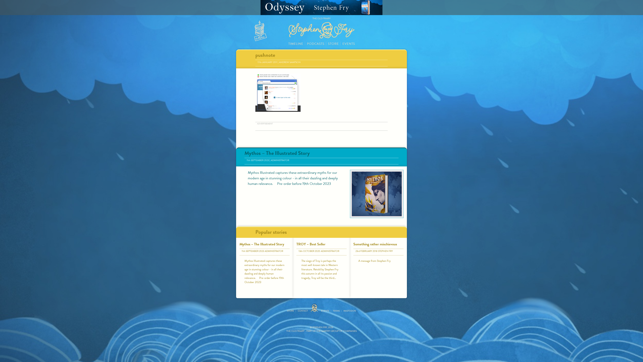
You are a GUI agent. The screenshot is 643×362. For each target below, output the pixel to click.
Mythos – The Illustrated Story (277, 153)
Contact (303, 311)
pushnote (265, 55)
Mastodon (349, 311)
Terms (336, 311)
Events (348, 43)
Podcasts (315, 43)
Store (333, 43)
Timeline (295, 43)
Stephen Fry (385, 251)
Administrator (280, 160)
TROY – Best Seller (311, 244)
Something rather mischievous (375, 244)
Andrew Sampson (290, 62)
